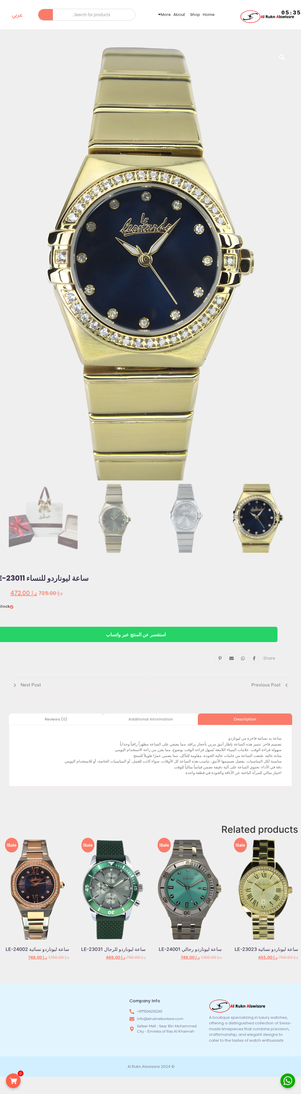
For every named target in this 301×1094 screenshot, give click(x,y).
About (179, 14)
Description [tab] (245, 719)
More (166, 14)
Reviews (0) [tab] (56, 719)
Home (209, 14)
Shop (195, 14)
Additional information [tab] (150, 719)
